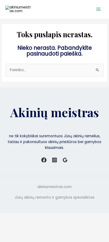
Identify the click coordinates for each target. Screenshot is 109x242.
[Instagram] (54, 160)
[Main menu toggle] (98, 9)
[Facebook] (44, 160)
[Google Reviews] (65, 160)
